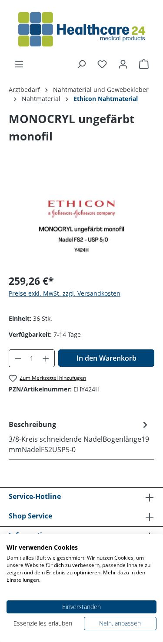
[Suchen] (81, 64)
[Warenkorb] (143, 64)
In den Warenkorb (106, 358)
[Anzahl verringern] (18, 358)
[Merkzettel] (102, 64)
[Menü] (19, 64)
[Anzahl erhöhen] (46, 358)
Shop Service (30, 516)
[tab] (79, 436)
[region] (81, 218)
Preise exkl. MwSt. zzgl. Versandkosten (64, 293)
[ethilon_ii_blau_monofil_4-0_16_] (81, 218)
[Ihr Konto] (123, 64)
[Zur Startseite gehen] (81, 29)
